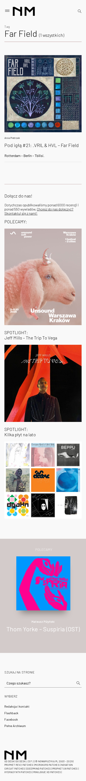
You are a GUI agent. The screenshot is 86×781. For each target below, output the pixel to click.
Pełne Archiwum (15, 726)
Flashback (11, 713)
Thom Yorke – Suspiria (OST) (43, 629)
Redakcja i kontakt (17, 706)
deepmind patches (39, 768)
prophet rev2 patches (18, 764)
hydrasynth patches (18, 772)
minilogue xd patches (47, 772)
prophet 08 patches (65, 768)
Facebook (11, 719)
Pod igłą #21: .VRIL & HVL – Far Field (41, 145)
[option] (43, 599)
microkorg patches (47, 764)
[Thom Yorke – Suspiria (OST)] (43, 583)
